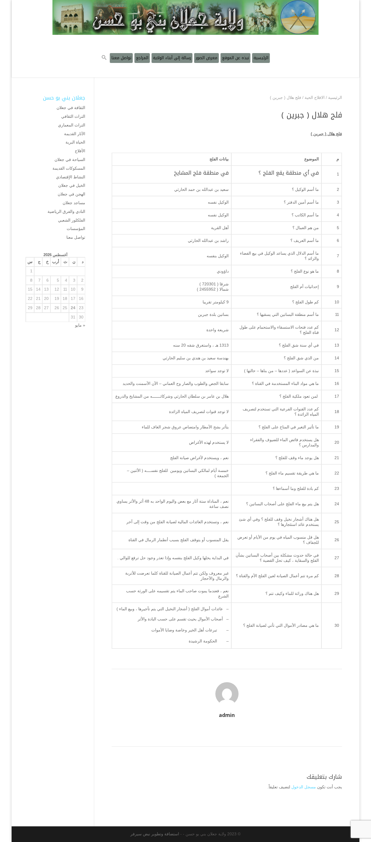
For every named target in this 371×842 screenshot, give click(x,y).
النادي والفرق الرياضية (66, 211)
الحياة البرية (75, 142)
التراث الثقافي (73, 116)
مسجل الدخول (303, 787)
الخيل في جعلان (71, 185)
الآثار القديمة (74, 133)
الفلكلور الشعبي (71, 220)
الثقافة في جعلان (71, 107)
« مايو (80, 325)
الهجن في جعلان (71, 194)
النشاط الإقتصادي (70, 177)
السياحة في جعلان (69, 159)
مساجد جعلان (74, 202)
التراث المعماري (71, 125)
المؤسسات (76, 228)
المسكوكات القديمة (68, 168)
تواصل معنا (75, 237)
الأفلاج (80, 151)
